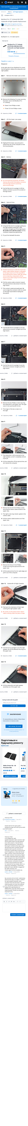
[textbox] (14, 907)
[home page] (9, 2)
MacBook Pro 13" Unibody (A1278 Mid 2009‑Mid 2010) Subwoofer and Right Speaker (15, 46)
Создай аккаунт (14, 8)
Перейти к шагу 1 (7, 61)
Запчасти (3, 11)
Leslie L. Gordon (8, 872)
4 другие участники (17, 24)
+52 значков (14, 802)
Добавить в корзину (10, 776)
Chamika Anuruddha (10, 819)
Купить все (5, 745)
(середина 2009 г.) (9, 15)
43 (14, 28)
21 (18, 28)
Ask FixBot (13, 705)
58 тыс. (4, 28)
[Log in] (25, 2)
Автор (5, 789)
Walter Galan (7, 24)
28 (9, 28)
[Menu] (2, 2)
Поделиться (13, 821)
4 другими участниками (19, 788)
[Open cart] (22, 2)
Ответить (8, 821)
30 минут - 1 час (6, 32)
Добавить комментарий (14, 699)
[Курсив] (6, 902)
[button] (18, 2)
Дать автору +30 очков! (15, 726)
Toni (6, 830)
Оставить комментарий (17, 914)
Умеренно (15, 32)
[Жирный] (4, 902)
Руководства (11, 11)
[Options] (2, 15)
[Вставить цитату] (14, 902)
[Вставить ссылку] (11, 902)
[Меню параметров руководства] (26, 12)
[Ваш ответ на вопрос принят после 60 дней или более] (13, 801)
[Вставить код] (9, 902)
